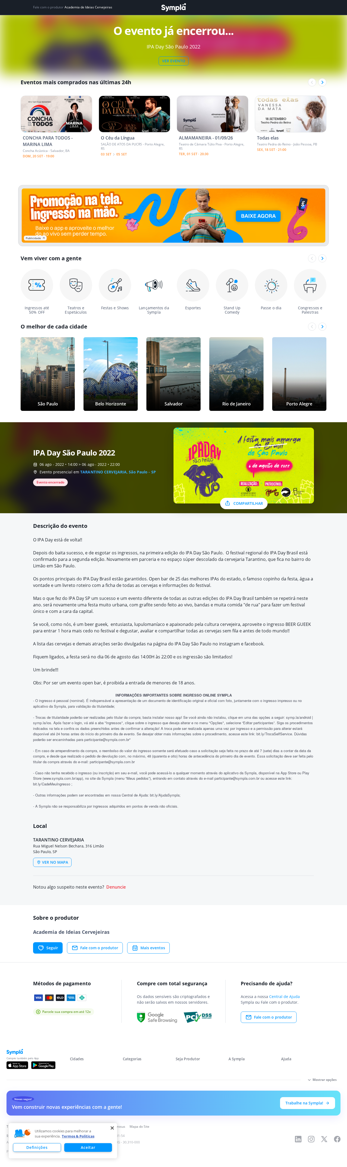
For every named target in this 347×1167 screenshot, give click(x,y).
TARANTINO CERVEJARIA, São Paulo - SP (118, 471)
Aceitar (88, 1147)
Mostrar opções (325, 1079)
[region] (63, 1140)
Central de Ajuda (284, 996)
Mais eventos (152, 947)
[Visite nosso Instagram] (311, 1139)
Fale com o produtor (99, 947)
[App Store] (17, 1065)
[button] (22, 1133)
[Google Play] (43, 1065)
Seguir (52, 947)
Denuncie (116, 887)
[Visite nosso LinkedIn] (298, 1139)
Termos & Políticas (78, 1136)
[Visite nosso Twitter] (324, 1139)
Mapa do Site (139, 1126)
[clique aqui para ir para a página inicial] (173, 7)
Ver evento (173, 60)
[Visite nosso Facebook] (337, 1139)
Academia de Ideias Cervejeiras (88, 7)
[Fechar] (112, 1128)
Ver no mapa (55, 862)
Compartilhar (248, 503)
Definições (36, 1147)
